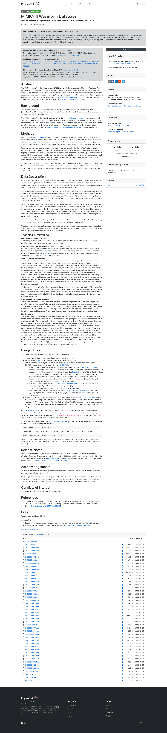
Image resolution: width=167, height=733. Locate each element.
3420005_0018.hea (32, 656)
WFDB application (30, 410)
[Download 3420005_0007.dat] (122, 585)
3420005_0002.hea (32, 557)
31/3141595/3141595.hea (88, 367)
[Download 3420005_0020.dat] (122, 665)
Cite (56, 50)
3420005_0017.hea (32, 650)
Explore (98, 4)
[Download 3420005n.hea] (122, 677)
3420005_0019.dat (32, 659)
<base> (40, 534)
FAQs (89, 4)
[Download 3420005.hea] (122, 544)
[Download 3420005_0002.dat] (122, 554)
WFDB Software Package (58, 421)
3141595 (41, 360)
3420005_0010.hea (32, 606)
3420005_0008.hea (32, 594)
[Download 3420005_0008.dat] (122, 591)
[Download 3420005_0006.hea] (122, 581)
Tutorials (108, 716)
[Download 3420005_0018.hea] (122, 656)
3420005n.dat (30, 674)
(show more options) (70, 70)
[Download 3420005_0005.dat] (122, 572)
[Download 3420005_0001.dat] (122, 548)
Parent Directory (31, 541)
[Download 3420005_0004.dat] (122, 566)
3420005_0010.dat (32, 603)
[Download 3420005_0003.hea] (122, 563)
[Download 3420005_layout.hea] (122, 671)
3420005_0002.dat (32, 554)
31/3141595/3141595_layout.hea (68, 383)
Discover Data (72, 705)
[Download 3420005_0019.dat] (122, 659)
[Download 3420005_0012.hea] (122, 619)
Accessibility (142, 723)
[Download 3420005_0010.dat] (122, 603)
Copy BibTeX (66, 50)
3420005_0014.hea (32, 631)
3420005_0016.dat (32, 640)
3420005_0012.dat (32, 616)
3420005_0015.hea (32, 637)
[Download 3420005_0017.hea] (122, 649)
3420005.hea (30, 545)
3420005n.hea (30, 677)
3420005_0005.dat (32, 572)
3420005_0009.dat (32, 597)
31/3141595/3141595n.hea (85, 397)
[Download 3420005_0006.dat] (122, 578)
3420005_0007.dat (32, 585)
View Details (126, 156)
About (81, 4)
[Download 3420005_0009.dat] (122, 597)
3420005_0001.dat (32, 548)
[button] (109, 81)
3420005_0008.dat (32, 591)
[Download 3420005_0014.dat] (122, 628)
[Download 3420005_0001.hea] (122, 551)
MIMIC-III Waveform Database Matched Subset (63, 127)
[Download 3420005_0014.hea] (122, 631)
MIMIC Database (40, 137)
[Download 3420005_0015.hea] (122, 637)
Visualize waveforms (30, 529)
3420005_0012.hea (32, 619)
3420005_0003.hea (32, 563)
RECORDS (29, 680)
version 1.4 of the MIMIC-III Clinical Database (50, 461)
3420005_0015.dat (32, 634)
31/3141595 (64, 365)
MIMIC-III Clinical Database (71, 100)
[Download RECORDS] (122, 680)
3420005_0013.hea (32, 625)
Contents (125, 49)
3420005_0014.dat (32, 628)
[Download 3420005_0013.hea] (122, 625)
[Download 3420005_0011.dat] (122, 609)
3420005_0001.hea (32, 551)
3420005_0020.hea (32, 668)
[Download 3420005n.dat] (122, 674)
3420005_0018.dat (32, 653)
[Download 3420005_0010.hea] (122, 606)
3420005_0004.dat (32, 566)
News (70, 716)
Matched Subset (53, 458)
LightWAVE (46, 253)
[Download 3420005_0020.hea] (122, 668)
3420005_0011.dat (31, 609)
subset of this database (68, 97)
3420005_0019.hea (32, 662)
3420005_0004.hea (32, 569)
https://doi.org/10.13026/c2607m (67, 55)
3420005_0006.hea (32, 582)
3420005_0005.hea (32, 575)
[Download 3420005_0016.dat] (122, 640)
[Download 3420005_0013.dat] (122, 622)
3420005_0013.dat (32, 622)
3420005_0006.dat (32, 579)
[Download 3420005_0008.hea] (122, 594)
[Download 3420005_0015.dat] (122, 634)
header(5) (75, 372)
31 (42, 358)
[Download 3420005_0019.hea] (122, 662)
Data (107, 705)
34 (45, 534)
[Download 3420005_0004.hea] (122, 569)
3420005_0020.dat (32, 665)
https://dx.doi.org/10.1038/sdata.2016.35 (46, 506)
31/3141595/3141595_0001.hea (78, 390)
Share (73, 4)
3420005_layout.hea (32, 671)
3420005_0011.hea (32, 612)
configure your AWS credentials (79, 525)
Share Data (71, 709)
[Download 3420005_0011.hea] (122, 612)
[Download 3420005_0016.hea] (122, 643)
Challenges (109, 712)
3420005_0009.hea (32, 600)
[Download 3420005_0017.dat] (122, 646)
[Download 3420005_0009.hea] (122, 600)
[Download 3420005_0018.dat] (122, 652)
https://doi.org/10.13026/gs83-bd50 (121, 132)
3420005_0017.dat (32, 646)
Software (109, 709)
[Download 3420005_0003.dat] (122, 560)
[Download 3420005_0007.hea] (122, 588)
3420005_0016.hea (32, 643)
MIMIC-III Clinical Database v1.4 (123, 64)
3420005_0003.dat (32, 560)
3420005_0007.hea (32, 588)
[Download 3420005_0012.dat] (122, 615)
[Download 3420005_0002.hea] (122, 557)
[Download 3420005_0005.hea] (122, 575)
